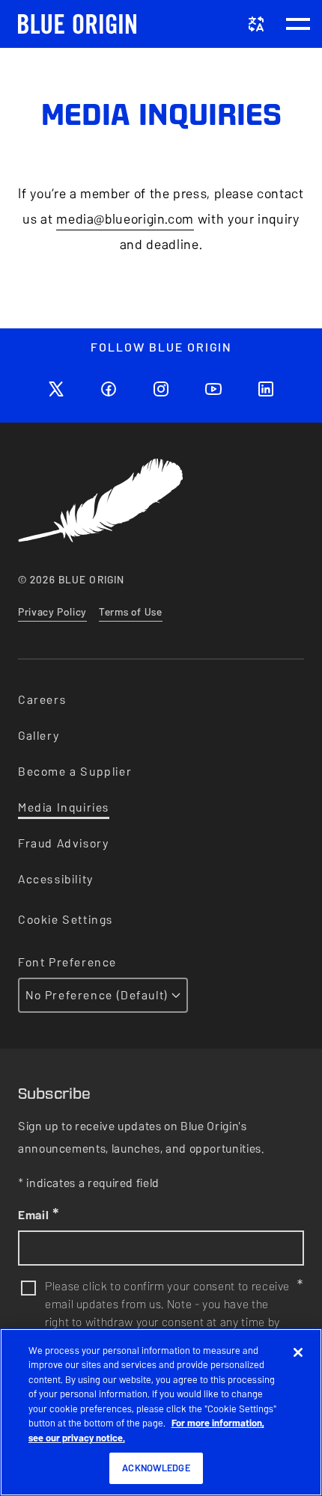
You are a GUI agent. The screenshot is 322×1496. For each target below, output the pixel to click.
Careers (42, 700)
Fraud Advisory (63, 843)
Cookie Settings (65, 920)
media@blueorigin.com (125, 219)
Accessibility (56, 879)
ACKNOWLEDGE (155, 1468)
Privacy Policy (52, 612)
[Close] (298, 1352)
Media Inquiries (63, 807)
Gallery (38, 736)
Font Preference (67, 962)
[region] (161, 1412)
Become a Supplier (75, 771)
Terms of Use (130, 612)
